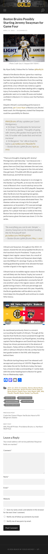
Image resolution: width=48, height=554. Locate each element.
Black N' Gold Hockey (24, 549)
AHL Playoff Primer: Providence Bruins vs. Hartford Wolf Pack (23, 426)
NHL (38, 391)
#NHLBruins (10, 121)
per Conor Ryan (19, 107)
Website (6, 499)
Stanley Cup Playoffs (31, 393)
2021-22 (11, 388)
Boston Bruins (38, 388)
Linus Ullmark (27, 401)
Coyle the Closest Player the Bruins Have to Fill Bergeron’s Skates (21, 415)
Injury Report (32, 391)
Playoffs (16, 393)
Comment (7, 450)
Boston (30, 388)
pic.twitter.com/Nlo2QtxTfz (23, 144)
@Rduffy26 (38, 69)
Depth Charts (22, 391)
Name (6, 477)
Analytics (24, 388)
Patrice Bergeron (12, 405)
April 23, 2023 (9, 30)
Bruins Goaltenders (14, 389)
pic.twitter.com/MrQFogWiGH (18, 236)
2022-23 (17, 388)
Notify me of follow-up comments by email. (23, 517)
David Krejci (10, 398)
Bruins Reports (37, 389)
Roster (22, 393)
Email (6, 488)
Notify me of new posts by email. (19, 521)
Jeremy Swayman (25, 398)
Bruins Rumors (12, 391)
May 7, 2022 (37, 238)
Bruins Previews (26, 389)
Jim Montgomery (12, 401)
